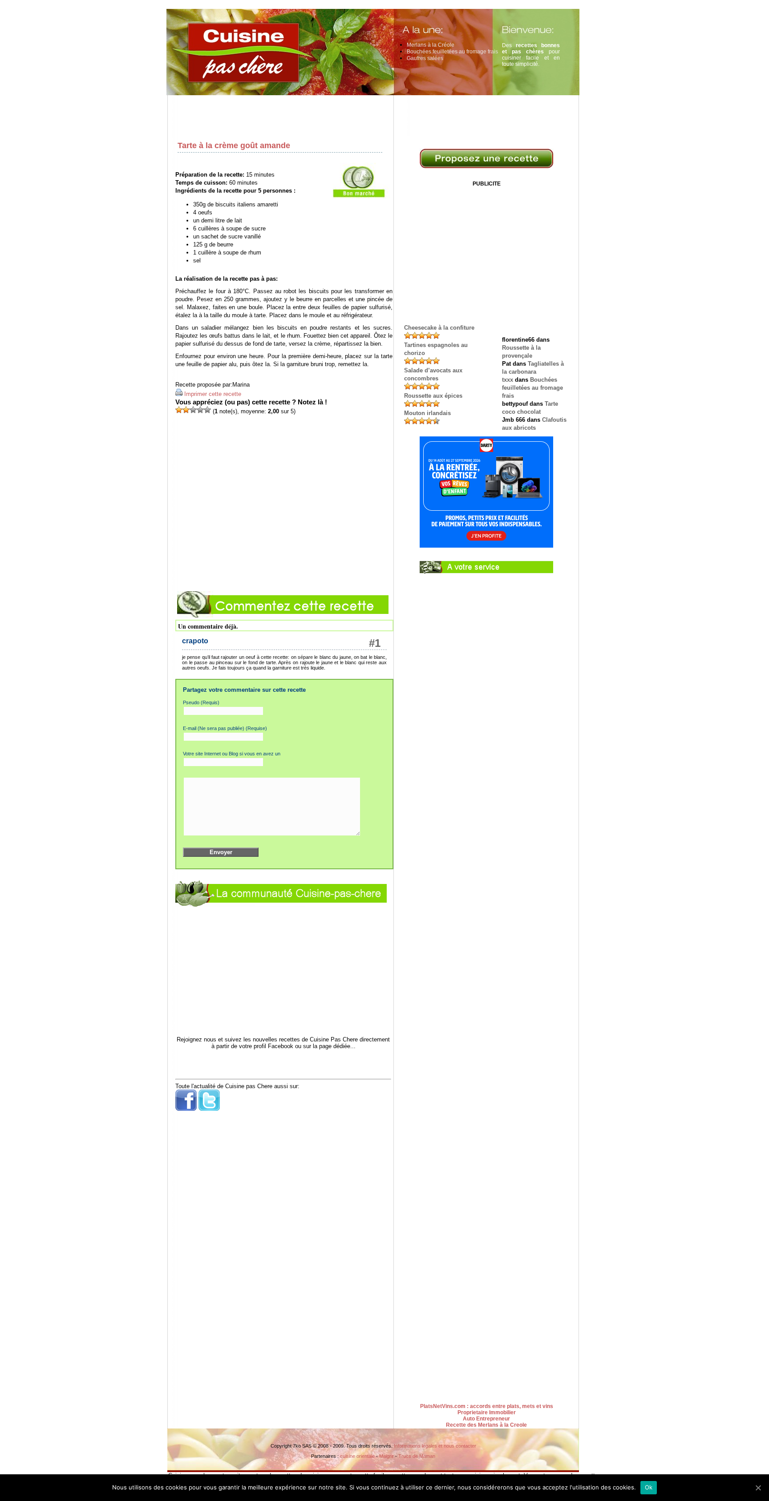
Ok (649, 1487)
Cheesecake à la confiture (439, 327)
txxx (507, 379)
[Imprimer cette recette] (178, 394)
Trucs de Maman (416, 1456)
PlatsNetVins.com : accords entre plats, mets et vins (486, 1406)
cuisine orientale (357, 1456)
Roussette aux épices (433, 395)
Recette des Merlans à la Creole (486, 1425)
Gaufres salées (425, 58)
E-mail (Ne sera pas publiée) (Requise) (225, 728)
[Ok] (757, 1487)
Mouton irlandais (427, 413)
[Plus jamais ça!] (178, 409)
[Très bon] (200, 409)
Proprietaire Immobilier (486, 1412)
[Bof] (186, 409)
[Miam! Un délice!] (207, 409)
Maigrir (386, 1456)
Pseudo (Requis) (201, 702)
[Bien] (193, 409)
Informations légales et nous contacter (435, 1446)
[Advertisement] (376, 116)
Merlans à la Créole (430, 45)
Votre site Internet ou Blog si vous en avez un (231, 753)
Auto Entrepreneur (486, 1419)
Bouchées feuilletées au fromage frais (452, 51)
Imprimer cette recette (212, 394)
